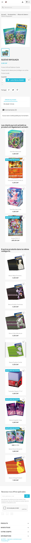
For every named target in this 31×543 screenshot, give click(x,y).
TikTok (11, 513)
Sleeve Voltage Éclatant (15, 478)
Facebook (2, 513)
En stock (6, 104)
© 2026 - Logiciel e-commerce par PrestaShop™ (11, 540)
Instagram (7, 513)
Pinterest (17, 90)
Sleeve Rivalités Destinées (15, 304)
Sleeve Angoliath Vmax (15, 420)
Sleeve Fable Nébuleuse (15, 333)
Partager (8, 90)
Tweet (13, 90)
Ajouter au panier (15, 80)
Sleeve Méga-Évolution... (15, 275)
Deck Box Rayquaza (15, 151)
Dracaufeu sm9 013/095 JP (15, 180)
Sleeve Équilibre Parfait (15, 362)
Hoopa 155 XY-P (15, 238)
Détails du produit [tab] (10, 100)
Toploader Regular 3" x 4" (15, 391)
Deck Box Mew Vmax (15, 209)
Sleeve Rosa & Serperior (15, 449)
